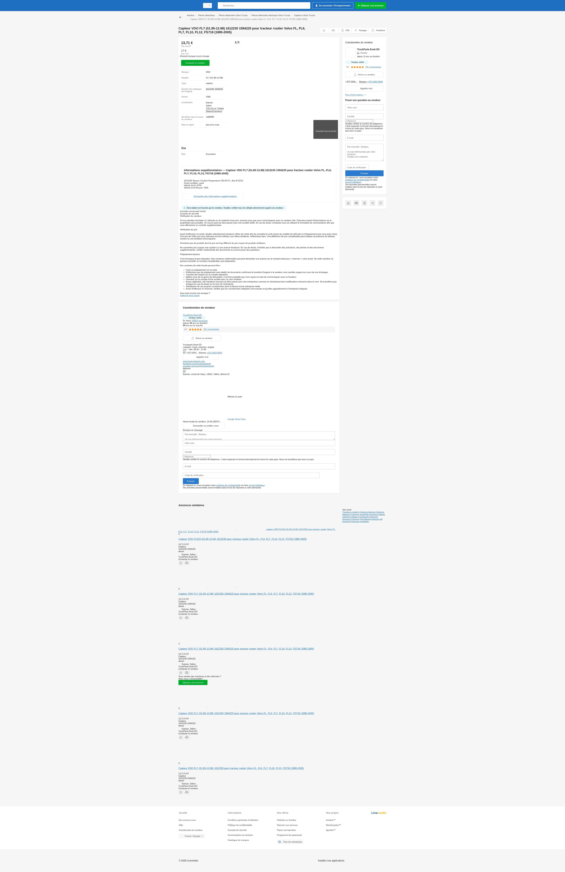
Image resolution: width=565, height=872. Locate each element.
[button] (324, 30)
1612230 (210, 89)
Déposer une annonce (193, 682)
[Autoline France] (189, 5)
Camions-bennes (367, 512)
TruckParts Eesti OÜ (192, 315)
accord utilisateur (257, 485)
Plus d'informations (354, 95)
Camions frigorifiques (361, 519)
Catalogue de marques (238, 840)
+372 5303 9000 (214, 353)
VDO (208, 72)
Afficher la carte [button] (234, 396)
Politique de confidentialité (240, 825)
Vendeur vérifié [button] (195, 318)
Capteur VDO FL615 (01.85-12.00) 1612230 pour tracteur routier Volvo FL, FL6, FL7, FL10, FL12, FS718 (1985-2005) (242, 539)
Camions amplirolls (360, 514)
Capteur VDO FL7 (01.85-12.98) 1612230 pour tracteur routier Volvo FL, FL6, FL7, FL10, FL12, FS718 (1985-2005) (241, 768)
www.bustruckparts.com (194, 361)
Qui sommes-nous (187, 820)
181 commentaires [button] (211, 329)
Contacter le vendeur (195, 63)
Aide (181, 825)
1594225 (219, 89)
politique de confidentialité (228, 485)
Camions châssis (377, 514)
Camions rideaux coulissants (356, 517)
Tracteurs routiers (350, 512)
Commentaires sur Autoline (240, 835)
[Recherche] (220, 5)
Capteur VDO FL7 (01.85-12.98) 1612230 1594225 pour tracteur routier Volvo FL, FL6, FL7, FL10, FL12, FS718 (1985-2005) (246, 593)
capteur (209, 83)
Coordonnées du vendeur (191, 830)
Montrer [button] (203, 353)
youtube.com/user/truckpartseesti (198, 366)
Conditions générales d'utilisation (243, 820)
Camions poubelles (360, 521)
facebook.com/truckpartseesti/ (197, 363)
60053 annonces (200, 320)
